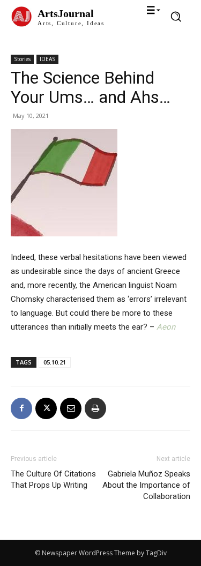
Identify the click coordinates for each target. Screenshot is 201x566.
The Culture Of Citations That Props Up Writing (53, 479)
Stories (22, 59)
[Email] (70, 408)
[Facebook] (21, 408)
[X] (46, 408)
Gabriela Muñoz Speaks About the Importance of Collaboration (146, 485)
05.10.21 (54, 362)
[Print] (95, 408)
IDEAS (47, 59)
